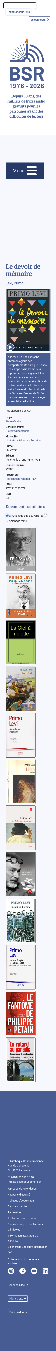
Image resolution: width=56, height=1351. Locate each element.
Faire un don (16, 1312)
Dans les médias (17, 1206)
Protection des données (22, 1218)
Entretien (36, 440)
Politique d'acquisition (21, 1200)
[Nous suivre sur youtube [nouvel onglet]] (34, 1271)
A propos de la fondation (22, 1188)
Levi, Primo (14, 283)
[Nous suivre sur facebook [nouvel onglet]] (22, 1271)
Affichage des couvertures (27, 515)
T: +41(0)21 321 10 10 (21, 1177)
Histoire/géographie (17, 430)
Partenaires (15, 1212)
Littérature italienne (17, 440)
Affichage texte (17, 521)
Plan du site (16, 1298)
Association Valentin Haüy (21, 478)
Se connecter (38, 19)
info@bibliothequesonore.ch (25, 1181)
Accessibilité (17, 1285)
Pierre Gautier (14, 421)
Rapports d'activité (19, 1194)
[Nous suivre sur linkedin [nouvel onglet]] (45, 1271)
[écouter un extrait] (10, 347)
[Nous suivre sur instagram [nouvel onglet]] (11, 1271)
